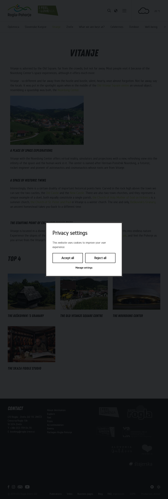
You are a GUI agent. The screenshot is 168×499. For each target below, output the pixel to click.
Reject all (100, 258)
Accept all (68, 258)
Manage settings (84, 267)
